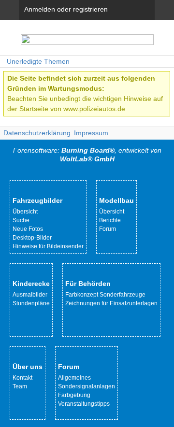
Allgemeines (74, 377)
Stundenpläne (31, 303)
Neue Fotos (28, 229)
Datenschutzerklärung (37, 133)
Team (20, 386)
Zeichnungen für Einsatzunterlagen (111, 303)
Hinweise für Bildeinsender (48, 246)
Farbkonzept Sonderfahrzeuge (105, 294)
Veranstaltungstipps (84, 403)
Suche (21, 220)
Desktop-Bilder (32, 237)
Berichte (110, 220)
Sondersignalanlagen (86, 386)
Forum (107, 229)
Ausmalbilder (30, 294)
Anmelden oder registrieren (66, 9)
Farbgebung (74, 395)
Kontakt (22, 377)
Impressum (91, 133)
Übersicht (25, 211)
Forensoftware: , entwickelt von (87, 154)
